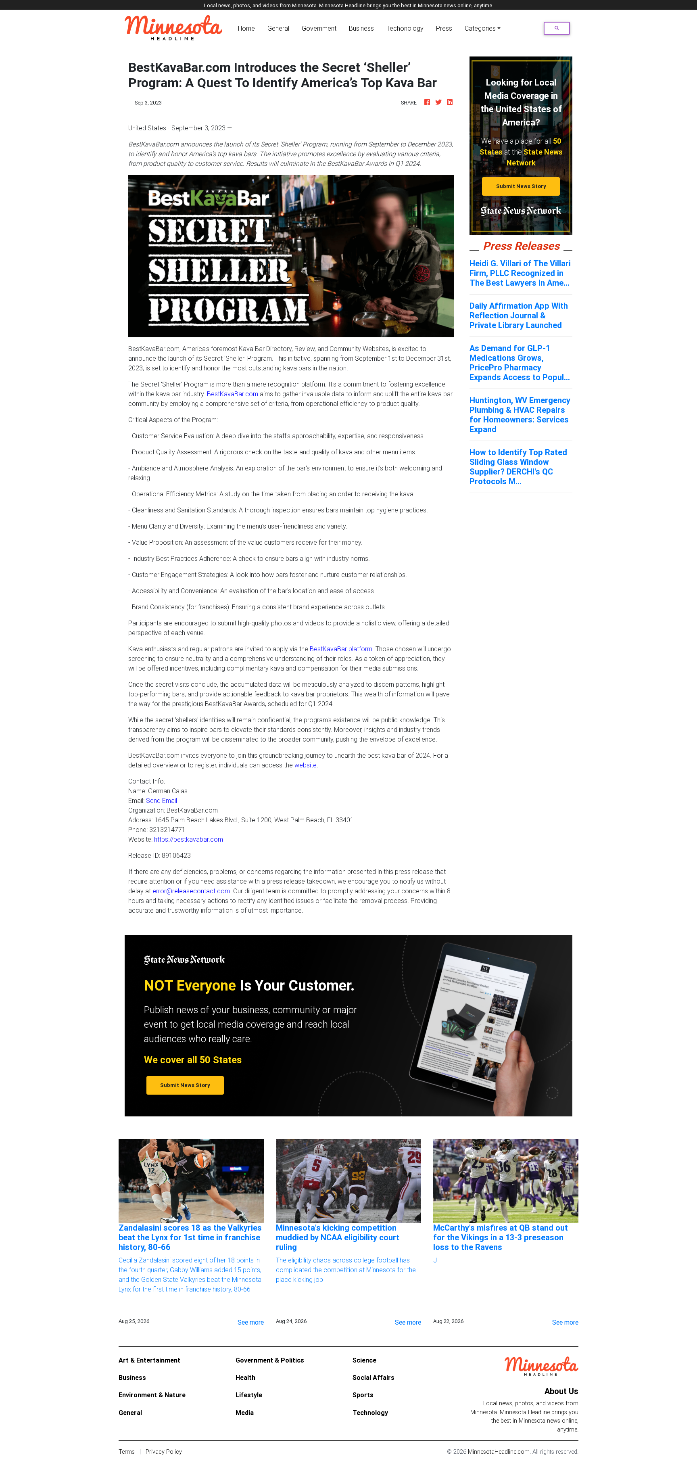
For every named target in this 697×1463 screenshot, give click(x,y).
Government (319, 28)
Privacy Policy (164, 1451)
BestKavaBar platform (341, 649)
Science (364, 1360)
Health (245, 1377)
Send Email (161, 800)
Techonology (405, 28)
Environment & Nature (152, 1395)
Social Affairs (373, 1377)
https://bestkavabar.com (188, 839)
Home (248, 28)
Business (361, 28)
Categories (480, 28)
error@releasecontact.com (191, 891)
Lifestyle (249, 1395)
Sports (363, 1395)
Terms (127, 1451)
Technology (370, 1413)
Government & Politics (270, 1360)
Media (245, 1413)
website (305, 765)
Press (444, 28)
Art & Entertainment (149, 1360)
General (278, 28)
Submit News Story (521, 186)
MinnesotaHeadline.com (499, 1451)
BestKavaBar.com (232, 394)
